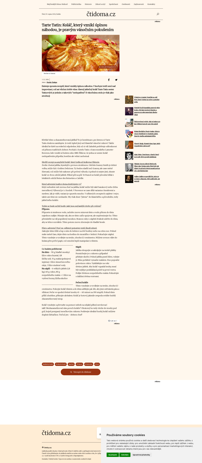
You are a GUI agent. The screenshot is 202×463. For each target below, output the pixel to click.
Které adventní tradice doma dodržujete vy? (61, 184)
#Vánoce (79, 364)
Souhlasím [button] (112, 455)
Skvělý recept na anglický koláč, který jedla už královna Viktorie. (71, 162)
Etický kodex (53, 459)
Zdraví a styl (100, 4)
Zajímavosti (139, 4)
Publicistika (76, 4)
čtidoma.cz (101, 14)
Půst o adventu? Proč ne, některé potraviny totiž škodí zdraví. (69, 228)
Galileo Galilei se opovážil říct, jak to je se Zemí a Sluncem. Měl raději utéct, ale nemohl (147, 179)
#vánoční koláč (61, 364)
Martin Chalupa (52, 82)
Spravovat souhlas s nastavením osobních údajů (75, 459)
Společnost (113, 4)
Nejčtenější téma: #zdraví (57, 4)
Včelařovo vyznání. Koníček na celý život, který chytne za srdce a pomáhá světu (146, 99)
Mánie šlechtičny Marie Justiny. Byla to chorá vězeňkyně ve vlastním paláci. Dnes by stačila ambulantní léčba (147, 134)
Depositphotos (78, 456)
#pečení (71, 364)
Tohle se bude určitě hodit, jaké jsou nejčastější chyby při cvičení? (71, 206)
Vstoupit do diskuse (82, 372)
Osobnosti (126, 4)
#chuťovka (88, 364)
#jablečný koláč (48, 364)
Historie (88, 4)
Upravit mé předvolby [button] (141, 455)
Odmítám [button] (125, 455)
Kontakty (151, 4)
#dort (97, 364)
